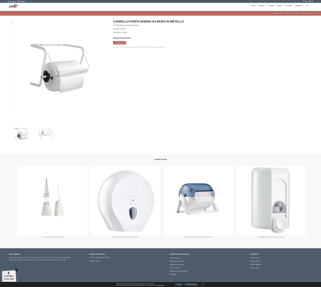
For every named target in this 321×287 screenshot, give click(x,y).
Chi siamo (288, 5)
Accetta (179, 284)
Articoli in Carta (174, 268)
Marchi (279, 5)
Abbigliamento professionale (178, 271)
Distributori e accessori (141, 47)
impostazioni (160, 285)
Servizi (271, 5)
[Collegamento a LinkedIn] (310, 1)
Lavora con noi (254, 268)
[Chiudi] (16, 270)
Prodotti (261, 5)
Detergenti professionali (177, 261)
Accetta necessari (191, 284)
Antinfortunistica (175, 258)
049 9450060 (22, 1)
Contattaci (298, 5)
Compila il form (254, 258)
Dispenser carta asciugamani (158, 47)
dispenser (150, 47)
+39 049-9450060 (255, 264)
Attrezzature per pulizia (177, 264)
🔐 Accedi (305, 1)
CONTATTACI (12, 1)
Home (253, 5)
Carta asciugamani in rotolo (130, 47)
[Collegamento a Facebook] (312, 1)
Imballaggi (173, 274)
